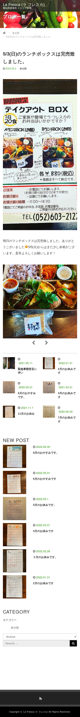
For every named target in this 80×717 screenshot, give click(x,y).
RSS (40, 698)
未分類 (23, 68)
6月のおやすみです (44, 478)
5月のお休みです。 (44, 504)
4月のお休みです (43, 531)
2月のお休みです (43, 583)
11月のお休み (26, 413)
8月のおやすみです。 (46, 452)
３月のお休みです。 (45, 557)
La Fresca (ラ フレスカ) (24, 5)
